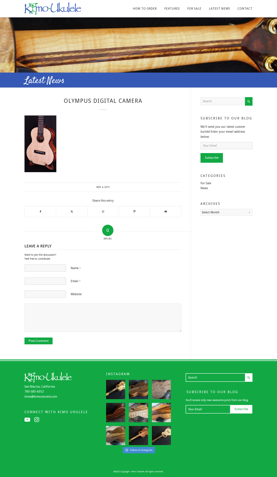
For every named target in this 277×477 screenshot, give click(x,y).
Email (75, 281)
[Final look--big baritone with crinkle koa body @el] (161, 435)
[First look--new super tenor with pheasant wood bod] (115, 435)
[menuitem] (145, 8)
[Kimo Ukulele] (52, 9)
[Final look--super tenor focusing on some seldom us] (138, 389)
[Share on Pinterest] (134, 211)
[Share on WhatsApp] (103, 211)
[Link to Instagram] (37, 420)
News (204, 188)
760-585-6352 (34, 391)
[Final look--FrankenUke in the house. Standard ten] (115, 389)
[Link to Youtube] (27, 420)
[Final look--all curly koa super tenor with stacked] (138, 435)
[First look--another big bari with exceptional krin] (161, 412)
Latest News (44, 80)
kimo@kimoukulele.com (40, 396)
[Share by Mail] (165, 211)
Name (76, 268)
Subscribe (212, 158)
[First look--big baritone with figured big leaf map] (161, 389)
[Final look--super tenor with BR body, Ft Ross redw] (115, 412)
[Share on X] (71, 211)
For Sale (205, 183)
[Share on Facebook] (40, 211)
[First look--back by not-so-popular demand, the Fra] (138, 412)
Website (76, 294)
